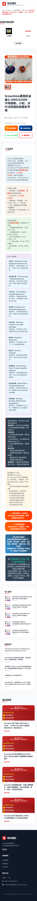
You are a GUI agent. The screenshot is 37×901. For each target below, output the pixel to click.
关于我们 (5, 867)
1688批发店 (27, 128)
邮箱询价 (27, 135)
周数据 (4, 849)
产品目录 (5, 860)
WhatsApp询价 (12, 135)
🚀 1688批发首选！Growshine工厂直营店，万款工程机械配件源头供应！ (18, 526)
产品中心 (9, 10)
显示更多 (18, 43)
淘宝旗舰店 (12, 128)
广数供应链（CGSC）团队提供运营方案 (19, 560)
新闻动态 (5, 863)
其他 (23, 10)
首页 (3, 10)
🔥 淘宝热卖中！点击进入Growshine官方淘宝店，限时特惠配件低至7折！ (18, 515)
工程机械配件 (17, 10)
